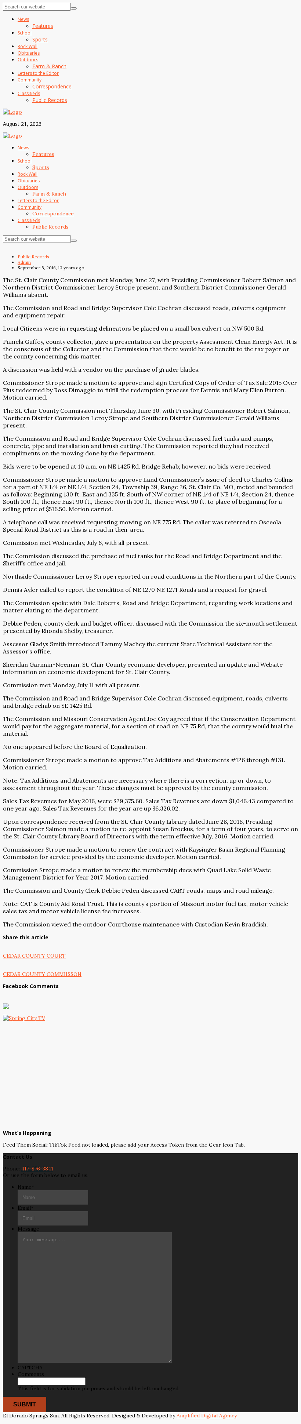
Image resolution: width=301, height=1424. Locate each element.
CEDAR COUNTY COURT (34, 956)
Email (25, 1208)
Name (26, 1187)
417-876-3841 (37, 1168)
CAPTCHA (30, 1367)
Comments (31, 1374)
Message (28, 1228)
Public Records (33, 256)
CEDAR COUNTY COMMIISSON (42, 974)
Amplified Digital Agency (207, 1415)
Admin (24, 262)
